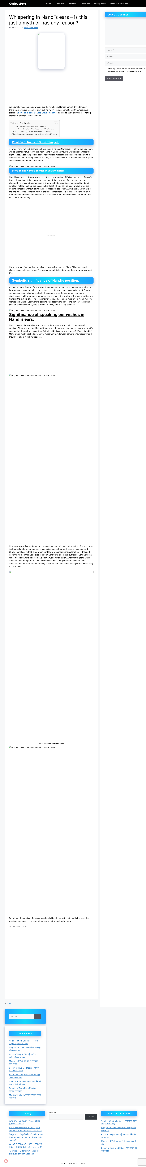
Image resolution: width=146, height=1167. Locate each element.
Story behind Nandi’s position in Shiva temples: (38, 129)
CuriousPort (17, 3)
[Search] (37, 1016)
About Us (73, 4)
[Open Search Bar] (133, 3)
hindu (9, 1003)
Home (48, 4)
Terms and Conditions (119, 4)
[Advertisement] (51, 89)
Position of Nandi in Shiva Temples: (33, 126)
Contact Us (60, 4)
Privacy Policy (100, 4)
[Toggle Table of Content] (54, 123)
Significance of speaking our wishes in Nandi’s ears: (34, 134)
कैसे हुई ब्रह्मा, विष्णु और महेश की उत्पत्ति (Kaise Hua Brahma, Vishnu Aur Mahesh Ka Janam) (26, 1137)
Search (52, 1112)
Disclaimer (85, 4)
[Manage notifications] (6, 1161)
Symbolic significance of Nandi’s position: (33, 131)
